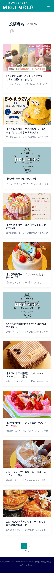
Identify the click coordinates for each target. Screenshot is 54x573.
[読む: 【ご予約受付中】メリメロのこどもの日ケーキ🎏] (27, 256)
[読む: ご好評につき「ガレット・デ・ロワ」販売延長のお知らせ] (27, 503)
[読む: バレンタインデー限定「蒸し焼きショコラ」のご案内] (27, 453)
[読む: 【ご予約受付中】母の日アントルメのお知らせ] (27, 206)
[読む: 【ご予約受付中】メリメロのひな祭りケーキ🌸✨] (27, 404)
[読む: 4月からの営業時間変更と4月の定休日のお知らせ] (27, 305)
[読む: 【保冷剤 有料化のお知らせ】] (27, 160)
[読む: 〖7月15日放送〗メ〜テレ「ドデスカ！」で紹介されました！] (27, 57)
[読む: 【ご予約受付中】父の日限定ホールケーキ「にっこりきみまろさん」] (27, 110)
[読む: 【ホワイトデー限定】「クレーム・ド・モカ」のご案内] (27, 354)
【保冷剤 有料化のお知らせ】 (21, 178)
